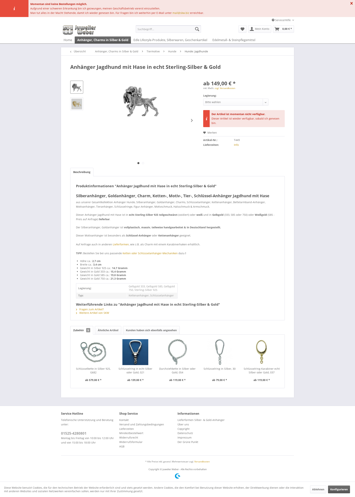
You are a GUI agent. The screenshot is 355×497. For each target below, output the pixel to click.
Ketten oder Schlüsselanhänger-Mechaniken (150, 253)
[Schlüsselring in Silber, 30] (219, 352)
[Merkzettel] (242, 29)
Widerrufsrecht (128, 437)
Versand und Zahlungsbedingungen (141, 424)
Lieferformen (121, 244)
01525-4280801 (74, 433)
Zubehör (81, 330)
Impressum (185, 437)
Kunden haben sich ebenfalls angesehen (151, 330)
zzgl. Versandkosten (225, 88)
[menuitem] (168, 29)
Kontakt (124, 420)
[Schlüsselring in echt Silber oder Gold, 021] (135, 352)
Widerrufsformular (131, 442)
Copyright (184, 429)
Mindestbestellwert (131, 433)
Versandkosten (202, 461)
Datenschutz (185, 433)
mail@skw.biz (181, 13)
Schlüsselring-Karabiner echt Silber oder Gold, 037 (262, 370)
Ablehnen (318, 489)
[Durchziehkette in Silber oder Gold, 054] (177, 352)
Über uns (183, 424)
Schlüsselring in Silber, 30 (220, 368)
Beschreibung (81, 172)
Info (236, 145)
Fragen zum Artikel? (91, 309)
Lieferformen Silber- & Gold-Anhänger (201, 420)
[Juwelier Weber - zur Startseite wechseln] (80, 30)
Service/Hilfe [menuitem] (282, 20)
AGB (121, 446)
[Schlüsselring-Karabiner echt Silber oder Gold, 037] (261, 352)
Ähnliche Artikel (108, 330)
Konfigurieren (339, 489)
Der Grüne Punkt (188, 442)
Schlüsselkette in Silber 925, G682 (93, 370)
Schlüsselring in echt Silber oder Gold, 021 (135, 370)
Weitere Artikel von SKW (94, 313)
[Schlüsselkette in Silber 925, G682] (93, 352)
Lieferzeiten (126, 429)
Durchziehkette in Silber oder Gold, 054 (177, 370)
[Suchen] (197, 29)
